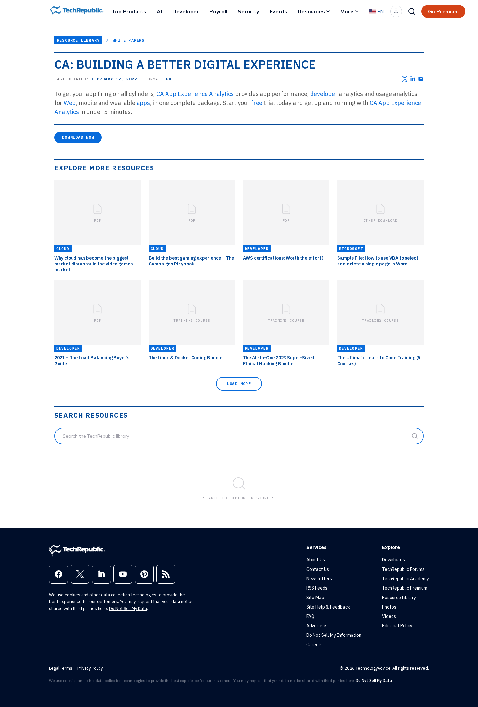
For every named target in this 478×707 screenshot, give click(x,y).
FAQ (310, 616)
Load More (239, 383)
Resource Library (78, 40)
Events (278, 11)
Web (70, 103)
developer (324, 93)
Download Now (78, 137)
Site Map (315, 597)
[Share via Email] (421, 79)
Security (248, 11)
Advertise (316, 626)
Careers (314, 645)
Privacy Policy (90, 668)
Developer (185, 11)
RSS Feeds (316, 588)
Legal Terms (60, 668)
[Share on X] (404, 79)
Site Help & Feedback (328, 607)
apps (143, 103)
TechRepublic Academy (405, 579)
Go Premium (443, 11)
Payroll (218, 11)
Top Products (129, 11)
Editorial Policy (397, 626)
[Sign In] (396, 11)
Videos (389, 616)
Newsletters (319, 579)
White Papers (128, 40)
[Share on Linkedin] (413, 79)
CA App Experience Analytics (195, 93)
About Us (315, 560)
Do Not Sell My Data (128, 608)
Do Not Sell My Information (333, 635)
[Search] (412, 11)
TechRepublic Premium (404, 588)
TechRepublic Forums (403, 569)
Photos (389, 607)
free (256, 103)
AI (159, 11)
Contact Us (317, 569)
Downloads (393, 560)
